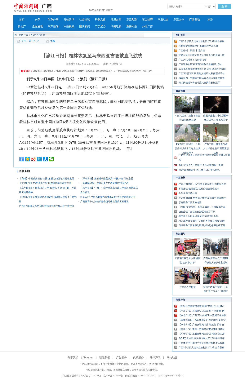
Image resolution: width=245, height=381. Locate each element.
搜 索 (224, 6)
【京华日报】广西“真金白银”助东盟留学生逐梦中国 (45, 183)
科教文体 (100, 19)
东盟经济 (147, 19)
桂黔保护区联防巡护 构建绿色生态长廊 (198, 46)
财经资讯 (69, 19)
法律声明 (155, 357)
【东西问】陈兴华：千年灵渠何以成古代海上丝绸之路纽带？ (187, 148)
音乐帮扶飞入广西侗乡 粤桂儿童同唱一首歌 (201, 165)
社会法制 (84, 19)
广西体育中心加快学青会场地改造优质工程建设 (104, 201)
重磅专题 (131, 26)
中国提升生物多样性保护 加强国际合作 (198, 216)
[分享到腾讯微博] (39, 159)
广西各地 (194, 19)
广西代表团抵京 (188, 287)
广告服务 (121, 357)
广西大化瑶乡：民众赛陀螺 (192, 59)
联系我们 (104, 357)
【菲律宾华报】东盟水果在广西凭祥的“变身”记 (104, 183)
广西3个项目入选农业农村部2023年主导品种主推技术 (46, 206)
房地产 (22, 26)
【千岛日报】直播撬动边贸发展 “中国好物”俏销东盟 (106, 178)
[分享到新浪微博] (33, 159)
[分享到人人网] (45, 159)
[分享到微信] (51, 159)
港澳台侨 (116, 19)
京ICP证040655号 (113, 375)
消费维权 (116, 26)
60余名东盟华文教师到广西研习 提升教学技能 (202, 69)
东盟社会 (163, 19)
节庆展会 (100, 26)
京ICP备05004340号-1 (171, 375)
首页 (21, 19)
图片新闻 (84, 26)
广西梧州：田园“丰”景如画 (192, 50)
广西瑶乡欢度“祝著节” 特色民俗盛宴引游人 (200, 64)
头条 (37, 19)
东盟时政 (131, 19)
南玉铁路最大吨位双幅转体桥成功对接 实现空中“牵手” (216, 119)
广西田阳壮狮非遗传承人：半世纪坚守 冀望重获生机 (216, 148)
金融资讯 (37, 26)
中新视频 (69, 26)
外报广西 (147, 26)
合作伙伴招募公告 (188, 193)
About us (87, 357)
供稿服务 (138, 357)
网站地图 (172, 357)
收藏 (52, 40)
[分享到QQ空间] (27, 159)
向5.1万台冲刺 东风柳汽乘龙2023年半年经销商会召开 (108, 197)
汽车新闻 (53, 26)
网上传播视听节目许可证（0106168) (81, 375)
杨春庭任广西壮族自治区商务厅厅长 (197, 211)
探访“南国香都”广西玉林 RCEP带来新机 (199, 170)
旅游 (210, 19)
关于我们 (73, 357)
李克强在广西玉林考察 (190, 202)
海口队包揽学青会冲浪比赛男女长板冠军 (199, 82)
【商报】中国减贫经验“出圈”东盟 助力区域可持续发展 (46, 178)
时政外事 (53, 19)
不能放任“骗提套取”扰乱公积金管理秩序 (199, 188)
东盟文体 (178, 19)
